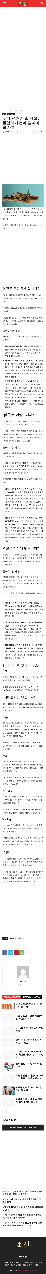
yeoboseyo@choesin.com (28, 1270)
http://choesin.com (23, 985)
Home (4, 110)
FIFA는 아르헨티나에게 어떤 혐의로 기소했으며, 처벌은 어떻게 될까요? (21, 1216)
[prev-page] (4, 1111)
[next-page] (7, 1111)
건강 (10, 110)
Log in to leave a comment (23, 1127)
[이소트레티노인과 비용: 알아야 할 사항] (8, 1007)
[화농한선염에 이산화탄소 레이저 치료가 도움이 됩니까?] (8, 1078)
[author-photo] (23, 978)
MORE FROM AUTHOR (31, 997)
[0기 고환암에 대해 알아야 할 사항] (8, 1030)
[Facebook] (4, 952)
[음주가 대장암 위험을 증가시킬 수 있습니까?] (8, 1042)
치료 (19, 939)
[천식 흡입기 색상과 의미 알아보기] (8, 1066)
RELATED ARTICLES (12, 997)
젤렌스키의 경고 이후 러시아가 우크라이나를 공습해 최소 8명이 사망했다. (22, 1192)
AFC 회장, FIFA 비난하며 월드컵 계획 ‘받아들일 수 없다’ (22, 1208)
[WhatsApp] (21, 952)
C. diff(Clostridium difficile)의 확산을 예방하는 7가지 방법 (29, 1054)
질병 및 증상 (18, 110)
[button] (42, 3)
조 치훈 (7, 132)
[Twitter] (10, 952)
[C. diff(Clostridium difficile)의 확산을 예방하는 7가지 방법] (8, 1054)
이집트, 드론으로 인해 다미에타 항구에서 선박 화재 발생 (22, 1200)
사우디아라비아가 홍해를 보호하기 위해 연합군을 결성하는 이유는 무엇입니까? (22, 1224)
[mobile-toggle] (4, 3)
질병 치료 (13, 939)
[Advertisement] (23, 34)
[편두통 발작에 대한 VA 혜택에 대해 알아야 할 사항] (8, 1102)
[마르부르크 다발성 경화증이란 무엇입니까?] (8, 1018)
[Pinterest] (16, 952)
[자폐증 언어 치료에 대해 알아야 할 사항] (8, 1090)
